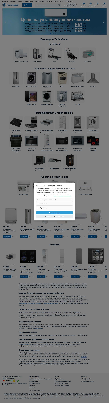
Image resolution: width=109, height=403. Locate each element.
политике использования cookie (62, 195)
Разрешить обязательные (54, 217)
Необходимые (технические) (48, 199)
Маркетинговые (44, 208)
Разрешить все (54, 213)
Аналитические (44, 204)
